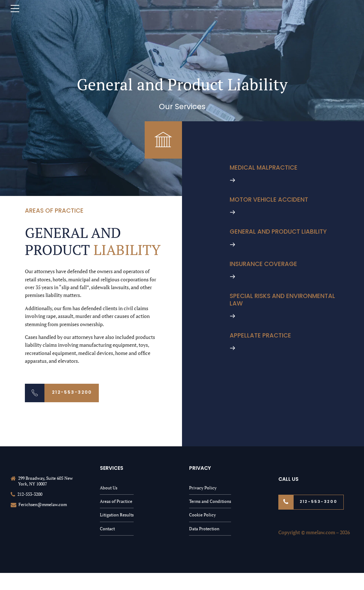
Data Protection (204, 529)
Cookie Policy (202, 515)
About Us (108, 488)
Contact (107, 529)
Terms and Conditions (210, 501)
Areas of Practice (116, 501)
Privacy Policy (202, 488)
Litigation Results (117, 515)
